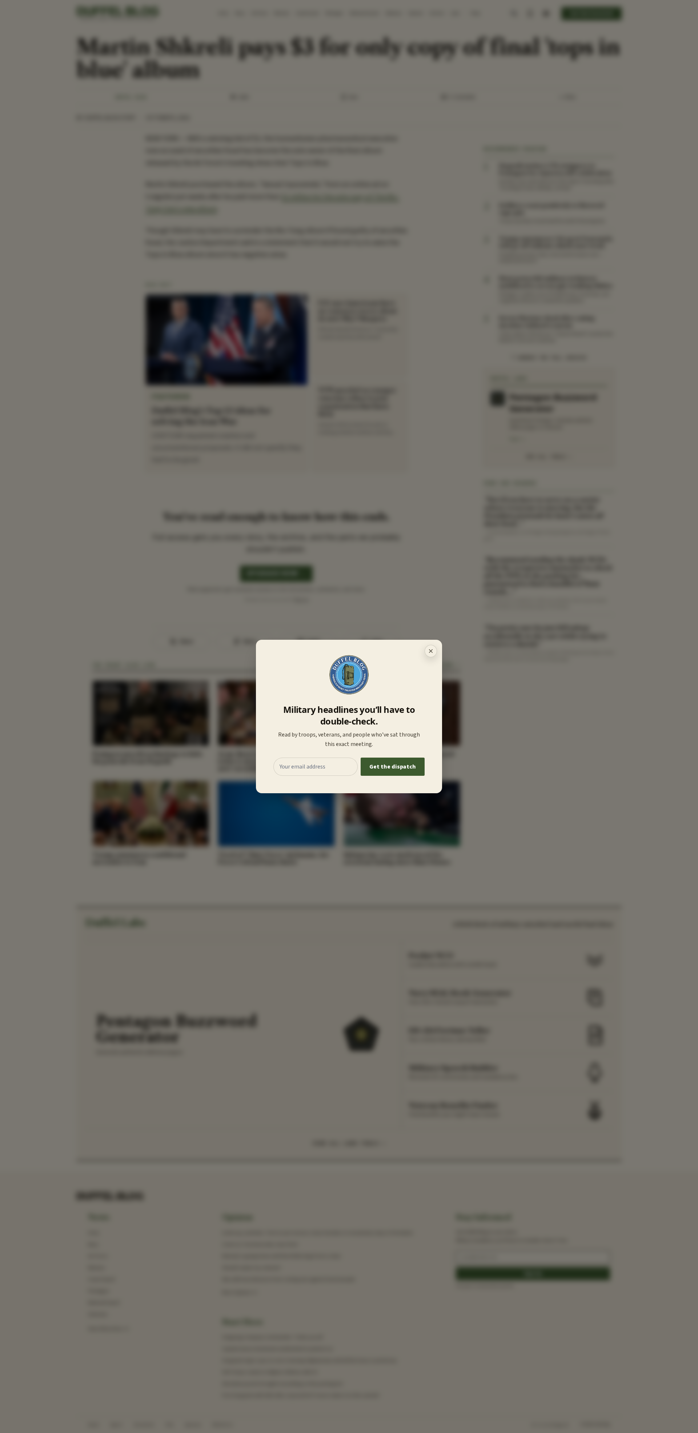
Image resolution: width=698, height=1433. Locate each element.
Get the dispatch (392, 767)
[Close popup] (431, 651)
